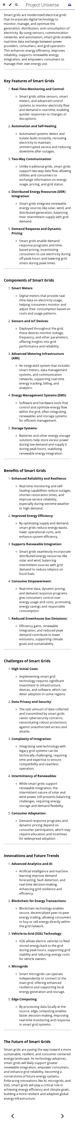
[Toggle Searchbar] (16, 5)
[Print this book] (69, 5)
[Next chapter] (62, 1115)
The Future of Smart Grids (27, 1041)
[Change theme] (10, 5)
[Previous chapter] (12, 1115)
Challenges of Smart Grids (27, 660)
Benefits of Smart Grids (25, 470)
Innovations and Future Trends (31, 855)
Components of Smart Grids (29, 280)
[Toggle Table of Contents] (4, 5)
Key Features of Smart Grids (29, 80)
